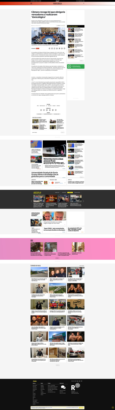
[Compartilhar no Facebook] (52, 48)
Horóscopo (34, 394)
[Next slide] (65, 182)
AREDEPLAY (37, 192)
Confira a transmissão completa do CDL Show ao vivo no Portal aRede (51, 205)
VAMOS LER (57, 192)
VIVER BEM (64, 192)
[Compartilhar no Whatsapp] (62, 48)
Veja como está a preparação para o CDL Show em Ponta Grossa (75, 204)
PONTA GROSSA (57, 3)
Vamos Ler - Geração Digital (51, 385)
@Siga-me (37, 48)
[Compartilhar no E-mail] (64, 48)
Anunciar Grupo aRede (62, 390)
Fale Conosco (61, 391)
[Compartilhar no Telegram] (59, 48)
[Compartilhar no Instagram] (54, 48)
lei (46, 105)
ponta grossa (49, 105)
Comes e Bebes (35, 401)
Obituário (42, 394)
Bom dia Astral (42, 389)
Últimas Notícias (35, 385)
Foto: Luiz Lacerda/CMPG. (54, 45)
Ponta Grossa (34, 386)
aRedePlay (42, 385)
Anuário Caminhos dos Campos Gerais (53, 386)
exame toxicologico (42, 105)
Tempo (41, 390)
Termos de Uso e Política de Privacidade (59, 407)
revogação (54, 105)
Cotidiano (34, 390)
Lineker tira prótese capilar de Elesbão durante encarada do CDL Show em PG (63, 205)
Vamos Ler (34, 397)
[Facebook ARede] (72, 381)
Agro (33, 398)
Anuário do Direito (50, 390)
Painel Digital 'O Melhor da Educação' (52, 389)
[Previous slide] (50, 182)
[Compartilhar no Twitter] (57, 48)
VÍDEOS (70, 192)
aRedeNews (42, 386)
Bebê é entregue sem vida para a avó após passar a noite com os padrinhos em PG (38, 205)
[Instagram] (74, 381)
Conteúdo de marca (43, 393)
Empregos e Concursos (36, 402)
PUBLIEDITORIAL (77, 192)
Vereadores (58, 105)
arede (38, 105)
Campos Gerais (35, 389)
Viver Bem (34, 393)
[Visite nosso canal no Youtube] (76, 381)
